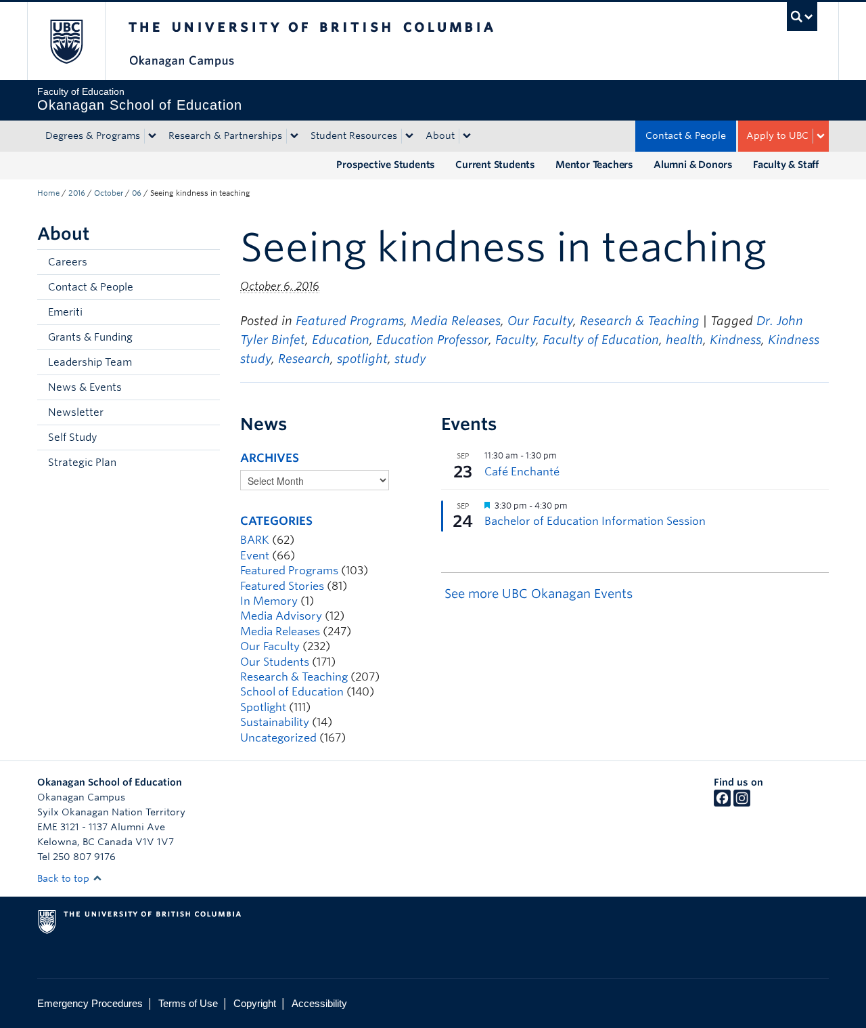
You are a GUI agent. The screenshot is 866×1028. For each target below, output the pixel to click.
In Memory (269, 601)
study (410, 358)
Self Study (72, 437)
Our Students (274, 662)
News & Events (85, 387)
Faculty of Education (601, 340)
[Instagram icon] (741, 803)
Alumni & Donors (693, 164)
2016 (76, 193)
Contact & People (685, 135)
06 (136, 193)
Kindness (735, 340)
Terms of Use (188, 1003)
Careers (67, 262)
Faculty (515, 340)
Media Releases (456, 321)
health (684, 340)
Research (304, 358)
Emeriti (65, 312)
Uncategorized (278, 737)
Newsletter (76, 412)
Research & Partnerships (225, 135)
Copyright (254, 1003)
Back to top (64, 878)
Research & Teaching (640, 321)
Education (340, 340)
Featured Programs (350, 321)
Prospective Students (385, 164)
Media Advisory (281, 615)
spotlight (362, 358)
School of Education (292, 691)
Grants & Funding (90, 337)
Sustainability (274, 722)
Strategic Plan (82, 462)
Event (254, 555)
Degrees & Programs (92, 135)
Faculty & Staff (786, 164)
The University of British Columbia (66, 41)
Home (48, 193)
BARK (254, 540)
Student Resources (354, 135)
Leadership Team (90, 362)
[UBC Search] (802, 16)
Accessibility (319, 1003)
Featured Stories (282, 586)
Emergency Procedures (90, 1003)
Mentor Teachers (594, 164)
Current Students (495, 164)
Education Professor (432, 340)
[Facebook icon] (722, 803)
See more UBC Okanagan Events (539, 593)
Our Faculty (540, 321)
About (440, 135)
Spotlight (263, 707)
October (108, 193)
